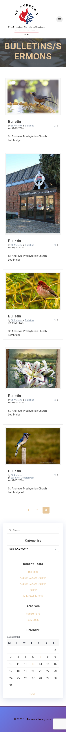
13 (33, 664)
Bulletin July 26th (33, 596)
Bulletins (29, 125)
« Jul (32, 693)
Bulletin (14, 121)
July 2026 (33, 619)
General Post (27, 478)
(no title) (33, 571)
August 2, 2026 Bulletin (33, 583)
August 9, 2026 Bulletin (33, 577)
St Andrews (17, 125)
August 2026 (33, 613)
